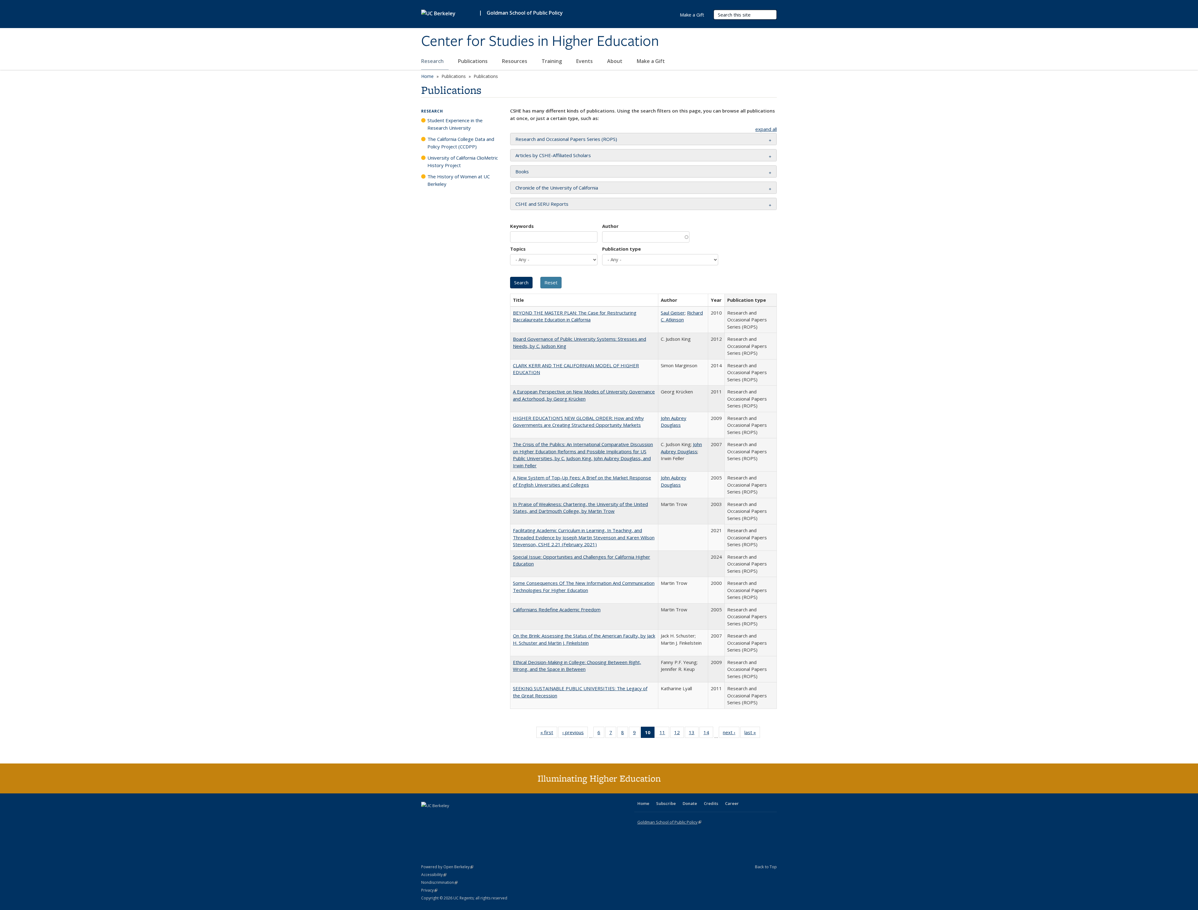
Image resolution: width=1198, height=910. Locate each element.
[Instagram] (463, 816)
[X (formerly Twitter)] (426, 816)
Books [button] (522, 171)
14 (708, 733)
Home (427, 76)
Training (552, 61)
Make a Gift (651, 61)
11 (664, 733)
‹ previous (575, 733)
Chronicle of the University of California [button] (556, 188)
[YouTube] (451, 816)
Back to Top (766, 866)
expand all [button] (766, 129)
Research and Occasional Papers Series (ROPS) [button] (566, 139)
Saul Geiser (673, 313)
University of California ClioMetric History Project (462, 161)
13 (694, 733)
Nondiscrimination (439, 882)
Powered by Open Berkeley (447, 866)
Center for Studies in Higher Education (540, 41)
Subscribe (666, 803)
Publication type (621, 249)
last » (752, 733)
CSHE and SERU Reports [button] (541, 204)
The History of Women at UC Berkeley (458, 180)
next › (731, 733)
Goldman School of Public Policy (525, 12)
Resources (515, 61)
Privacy (429, 890)
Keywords (522, 226)
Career (732, 803)
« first (548, 733)
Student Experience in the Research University (455, 124)
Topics (518, 249)
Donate (690, 803)
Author (610, 226)
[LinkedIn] (438, 816)
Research (433, 61)
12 (679, 733)
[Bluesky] (475, 816)
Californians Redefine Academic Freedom (557, 609)
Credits (711, 803)
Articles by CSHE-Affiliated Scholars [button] (553, 155)
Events (585, 61)
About (615, 61)
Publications (473, 61)
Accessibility (433, 874)
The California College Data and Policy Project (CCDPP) (460, 143)
